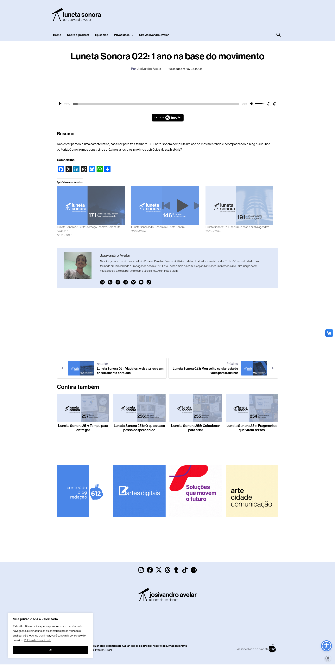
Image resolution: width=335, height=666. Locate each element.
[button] (131, 35)
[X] (118, 282)
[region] (50, 635)
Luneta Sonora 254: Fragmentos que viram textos (251, 428)
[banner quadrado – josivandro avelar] (252, 491)
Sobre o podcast (78, 35)
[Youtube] (141, 282)
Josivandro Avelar (149, 69)
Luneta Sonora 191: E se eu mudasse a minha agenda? (237, 227)
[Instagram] (102, 282)
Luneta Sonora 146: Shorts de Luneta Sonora (158, 227)
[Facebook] (110, 282)
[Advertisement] (211, 14)
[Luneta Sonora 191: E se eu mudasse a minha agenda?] (240, 205)
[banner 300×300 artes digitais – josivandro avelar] (139, 491)
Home (57, 35)
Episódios (101, 35)
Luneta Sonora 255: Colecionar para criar (195, 428)
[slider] (156, 104)
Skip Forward (275, 104)
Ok (50, 649)
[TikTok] (149, 282)
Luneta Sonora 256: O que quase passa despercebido (139, 428)
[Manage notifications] (328, 658)
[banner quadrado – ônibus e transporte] (195, 491)
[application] (167, 104)
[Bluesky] (133, 282)
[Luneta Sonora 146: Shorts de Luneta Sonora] (166, 205)
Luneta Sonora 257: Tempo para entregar (83, 428)
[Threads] (125, 282)
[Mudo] (252, 104)
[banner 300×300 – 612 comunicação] (83, 491)
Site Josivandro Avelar (154, 35)
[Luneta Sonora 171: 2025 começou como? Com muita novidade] (92, 205)
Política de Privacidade (37, 640)
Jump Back (269, 104)
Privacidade (122, 35)
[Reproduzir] (60, 104)
